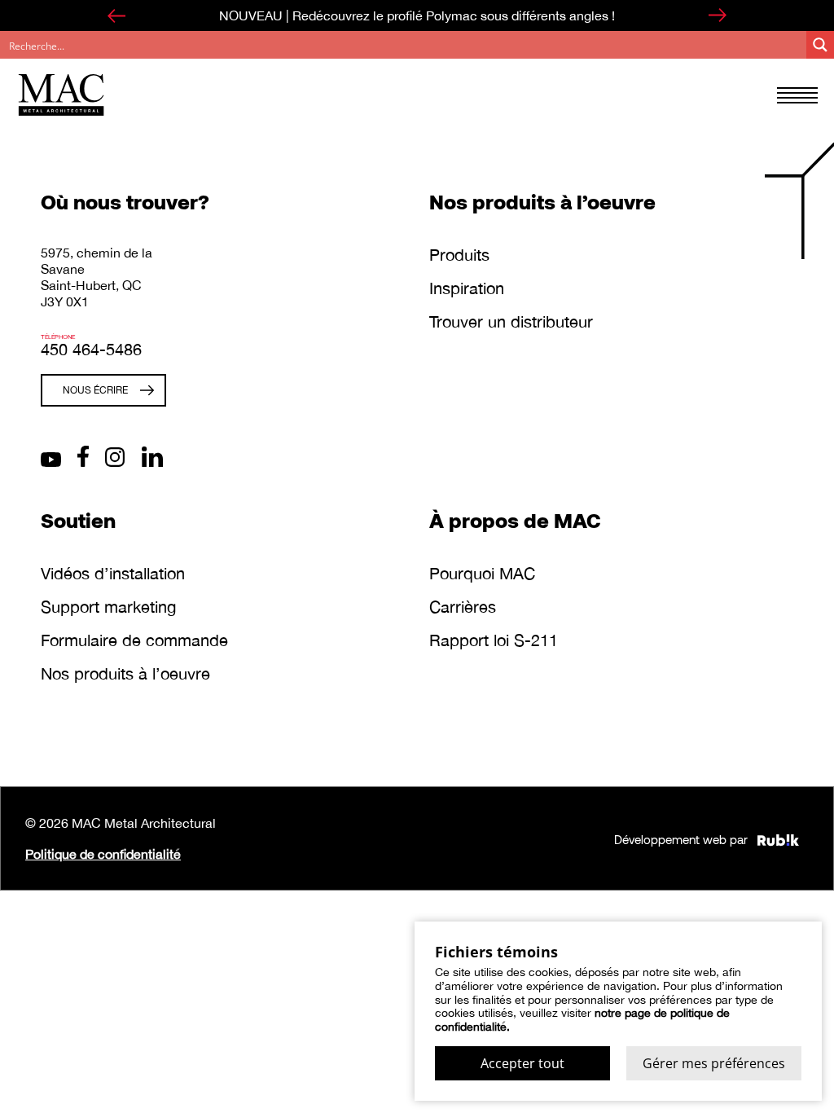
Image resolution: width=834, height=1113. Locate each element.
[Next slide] (717, 15)
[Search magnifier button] (820, 45)
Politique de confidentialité (103, 854)
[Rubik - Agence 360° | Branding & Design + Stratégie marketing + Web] (778, 838)
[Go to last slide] (116, 15)
